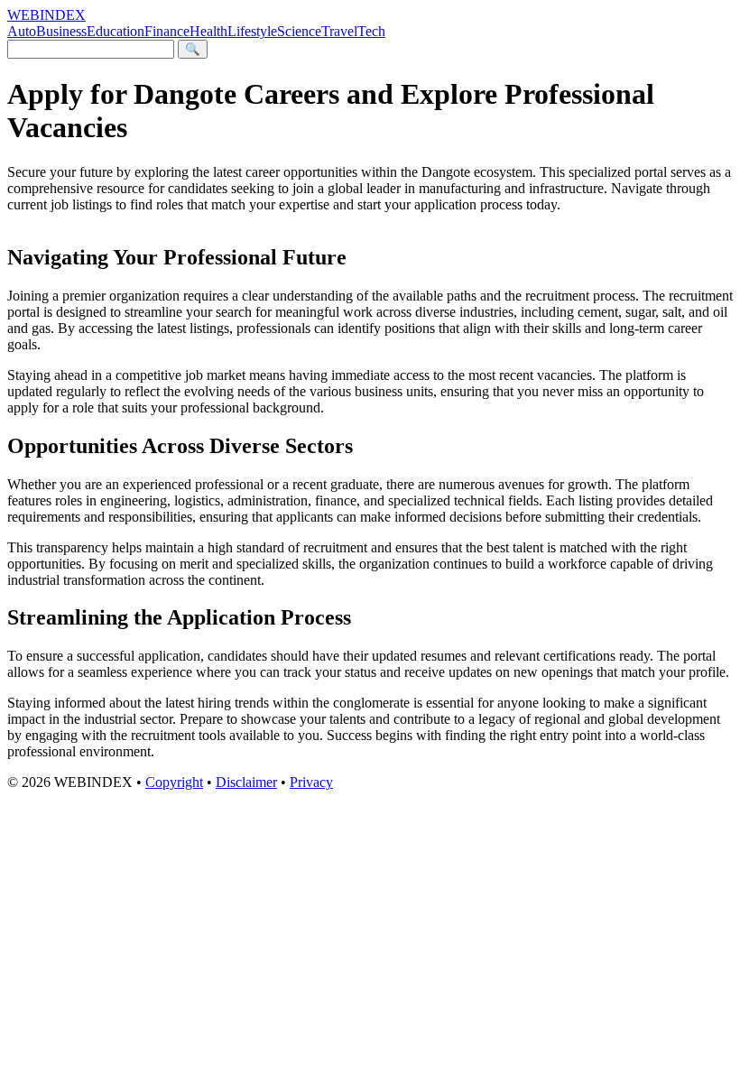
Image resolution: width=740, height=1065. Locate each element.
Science (299, 31)
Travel (339, 31)
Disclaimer (246, 782)
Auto (21, 31)
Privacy (311, 782)
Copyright (174, 782)
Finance (167, 31)
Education (115, 31)
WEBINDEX (46, 15)
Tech (371, 31)
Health (208, 31)
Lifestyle (252, 31)
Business (61, 31)
